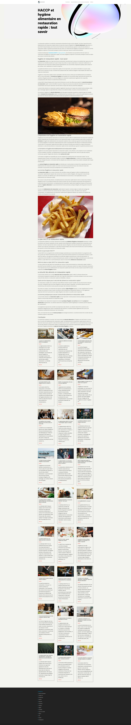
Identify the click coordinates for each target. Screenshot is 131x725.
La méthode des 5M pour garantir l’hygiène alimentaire (84, 421)
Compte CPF (41, 695)
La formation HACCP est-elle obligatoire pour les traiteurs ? (45, 382)
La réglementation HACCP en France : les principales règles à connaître (65, 422)
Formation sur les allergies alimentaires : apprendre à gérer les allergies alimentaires (85, 579)
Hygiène (40, 344)
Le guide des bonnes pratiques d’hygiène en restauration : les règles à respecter (84, 540)
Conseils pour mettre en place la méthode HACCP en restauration (64, 579)
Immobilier (40, 709)
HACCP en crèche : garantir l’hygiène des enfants (63, 540)
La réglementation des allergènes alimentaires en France (65, 619)
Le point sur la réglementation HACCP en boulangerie (45, 341)
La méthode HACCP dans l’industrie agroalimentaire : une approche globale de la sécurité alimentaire (46, 657)
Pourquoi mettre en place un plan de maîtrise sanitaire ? (46, 579)
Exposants (40, 701)
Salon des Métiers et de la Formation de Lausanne (80, 2)
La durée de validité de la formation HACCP (65, 341)
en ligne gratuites (57, 52)
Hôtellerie (40, 705)
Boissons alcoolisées (42, 693)
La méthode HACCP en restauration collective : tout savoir (65, 500)
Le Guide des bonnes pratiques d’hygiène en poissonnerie (45, 461)
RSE (39, 715)
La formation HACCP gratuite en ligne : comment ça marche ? (64, 658)
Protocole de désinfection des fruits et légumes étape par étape (46, 616)
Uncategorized (41, 719)
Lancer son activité (42, 711)
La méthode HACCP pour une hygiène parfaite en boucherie (45, 539)
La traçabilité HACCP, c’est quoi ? (84, 501)
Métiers (91, 2)
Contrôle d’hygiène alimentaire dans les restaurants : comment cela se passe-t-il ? (85, 342)
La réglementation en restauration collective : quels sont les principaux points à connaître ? (65, 462)
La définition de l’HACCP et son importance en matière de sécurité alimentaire (84, 620)
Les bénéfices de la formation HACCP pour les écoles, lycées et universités (45, 422)
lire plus (40, 364)
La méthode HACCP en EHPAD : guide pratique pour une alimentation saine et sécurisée (46, 501)
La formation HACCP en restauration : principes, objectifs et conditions (85, 658)
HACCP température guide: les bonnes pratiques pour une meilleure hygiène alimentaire (85, 461)
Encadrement (41, 697)
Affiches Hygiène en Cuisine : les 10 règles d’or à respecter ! (85, 382)
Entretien (40, 699)
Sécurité (40, 717)
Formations (68, 2)
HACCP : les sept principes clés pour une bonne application (65, 382)
